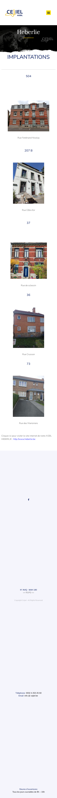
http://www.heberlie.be (24, 439)
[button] (48, 12)
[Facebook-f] (29, 500)
